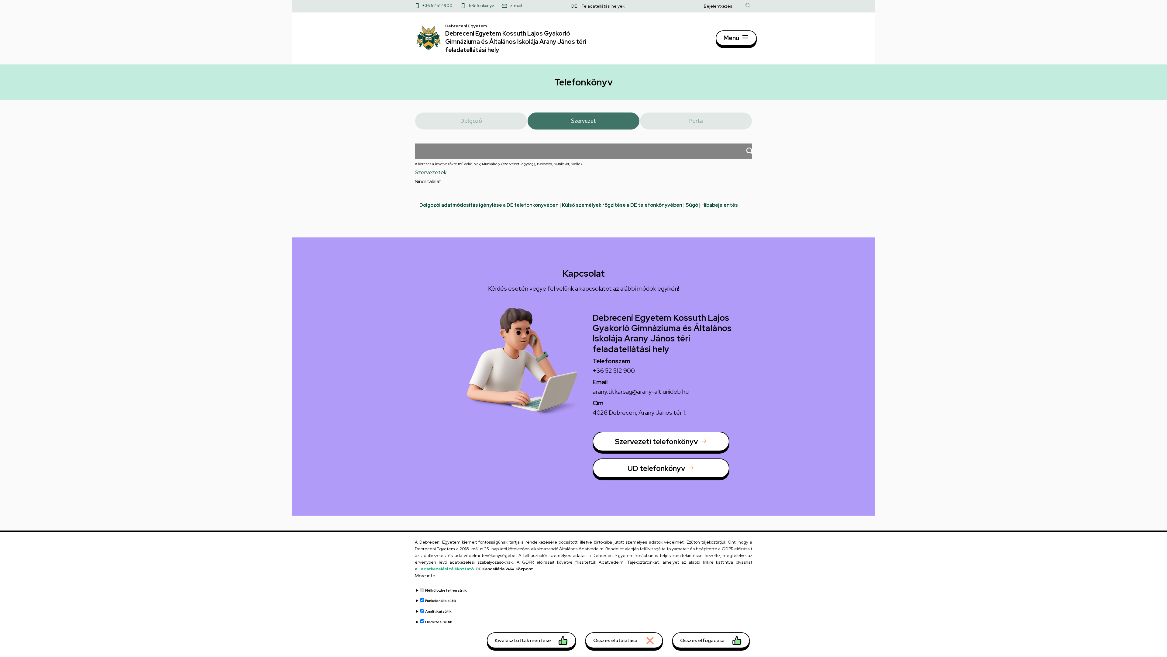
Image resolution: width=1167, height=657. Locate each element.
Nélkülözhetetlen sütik (446, 590)
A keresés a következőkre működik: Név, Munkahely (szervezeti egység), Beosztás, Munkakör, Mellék (498, 163)
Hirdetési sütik (438, 621)
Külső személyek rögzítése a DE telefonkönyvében (622, 205)
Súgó (692, 205)
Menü (731, 38)
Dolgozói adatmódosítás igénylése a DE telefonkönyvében (489, 205)
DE (574, 6)
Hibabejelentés (719, 205)
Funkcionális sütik (440, 600)
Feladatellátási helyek (603, 6)
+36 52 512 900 (437, 5)
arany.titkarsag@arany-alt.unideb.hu (641, 392)
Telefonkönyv (481, 5)
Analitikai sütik (438, 611)
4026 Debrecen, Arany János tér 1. (640, 413)
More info (425, 576)
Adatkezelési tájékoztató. (448, 569)
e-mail (515, 5)
